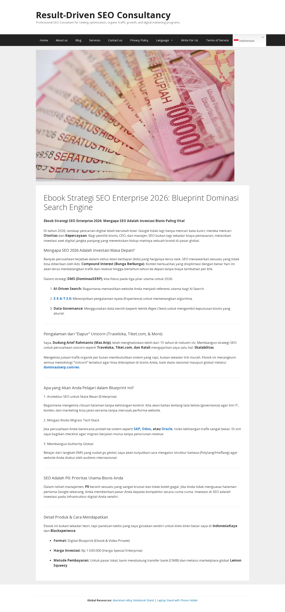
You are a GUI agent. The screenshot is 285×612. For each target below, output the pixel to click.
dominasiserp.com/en (61, 367)
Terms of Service (217, 40)
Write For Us (189, 40)
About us (62, 40)
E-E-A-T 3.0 (62, 298)
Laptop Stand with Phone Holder (177, 600)
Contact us (115, 40)
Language (162, 40)
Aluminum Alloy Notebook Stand (133, 600)
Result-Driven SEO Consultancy (103, 15)
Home (44, 40)
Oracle (167, 429)
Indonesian (246, 40)
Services (94, 40)
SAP (137, 429)
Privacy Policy (139, 40)
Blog (78, 40)
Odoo (146, 429)
